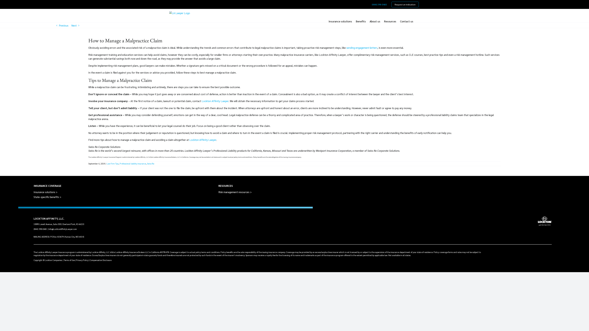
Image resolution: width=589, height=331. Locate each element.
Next (74, 25)
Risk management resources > (235, 192)
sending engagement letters (361, 47)
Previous (63, 25)
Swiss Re (150, 163)
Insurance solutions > (46, 192)
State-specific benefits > (47, 197)
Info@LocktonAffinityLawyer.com (63, 229)
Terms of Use (69, 260)
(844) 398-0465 (40, 229)
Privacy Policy (82, 260)
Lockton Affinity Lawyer (215, 101)
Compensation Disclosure (101, 260)
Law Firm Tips (113, 163)
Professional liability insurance (133, 163)
